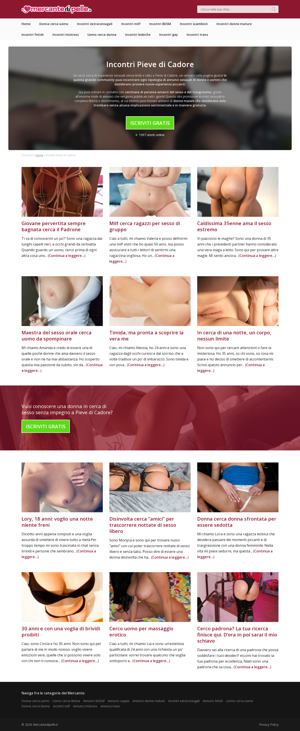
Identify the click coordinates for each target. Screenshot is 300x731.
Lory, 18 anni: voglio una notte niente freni (57, 521)
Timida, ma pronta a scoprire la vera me (146, 335)
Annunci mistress (85, 706)
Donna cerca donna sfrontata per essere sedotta (236, 521)
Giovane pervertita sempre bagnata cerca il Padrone (54, 226)
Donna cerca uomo (35, 701)
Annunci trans (110, 706)
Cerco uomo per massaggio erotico (141, 631)
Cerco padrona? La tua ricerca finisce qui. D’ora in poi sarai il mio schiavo (237, 634)
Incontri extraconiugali (184, 701)
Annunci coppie (118, 701)
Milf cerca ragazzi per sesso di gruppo (144, 226)
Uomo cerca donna (66, 701)
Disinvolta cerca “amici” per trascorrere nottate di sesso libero (142, 524)
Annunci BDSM (94, 701)
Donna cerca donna (36, 706)
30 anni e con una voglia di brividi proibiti (61, 631)
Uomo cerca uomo (239, 701)
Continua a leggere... (66, 255)
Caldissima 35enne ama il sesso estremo (234, 226)
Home (39, 155)
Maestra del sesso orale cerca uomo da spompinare (57, 335)
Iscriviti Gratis (150, 123)
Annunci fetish (213, 701)
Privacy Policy (268, 724)
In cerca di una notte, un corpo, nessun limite (234, 335)
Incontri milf (61, 706)
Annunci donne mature (149, 701)
